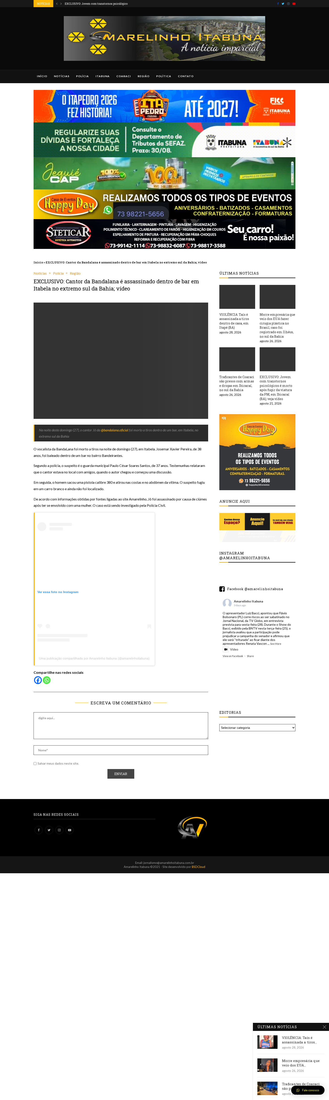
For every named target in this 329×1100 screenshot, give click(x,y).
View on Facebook (233, 656)
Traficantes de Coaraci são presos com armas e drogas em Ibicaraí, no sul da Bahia (236, 383)
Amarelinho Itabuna (248, 601)
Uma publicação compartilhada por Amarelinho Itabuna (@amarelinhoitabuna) (94, 658)
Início (42, 76)
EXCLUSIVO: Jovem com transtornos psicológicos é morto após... (106, 3)
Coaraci (123, 76)
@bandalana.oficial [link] (114, 430)
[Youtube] (294, 3)
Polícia (82, 76)
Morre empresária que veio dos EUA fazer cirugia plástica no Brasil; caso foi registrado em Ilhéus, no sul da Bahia (277, 325)
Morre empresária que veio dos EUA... (301, 1062)
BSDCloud (198, 867)
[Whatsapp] (47, 680)
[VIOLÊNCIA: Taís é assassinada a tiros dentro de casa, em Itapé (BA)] (237, 297)
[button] (308, 1090)
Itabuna (103, 76)
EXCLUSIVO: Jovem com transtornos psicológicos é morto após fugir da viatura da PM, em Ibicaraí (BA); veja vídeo (276, 388)
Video (234, 649)
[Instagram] (288, 3)
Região (144, 76)
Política (163, 76)
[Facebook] (278, 3)
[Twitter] (283, 3)
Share (250, 656)
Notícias (61, 76)
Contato (186, 76)
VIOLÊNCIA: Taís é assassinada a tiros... (299, 1039)
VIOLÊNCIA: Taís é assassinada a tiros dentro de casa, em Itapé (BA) (234, 321)
